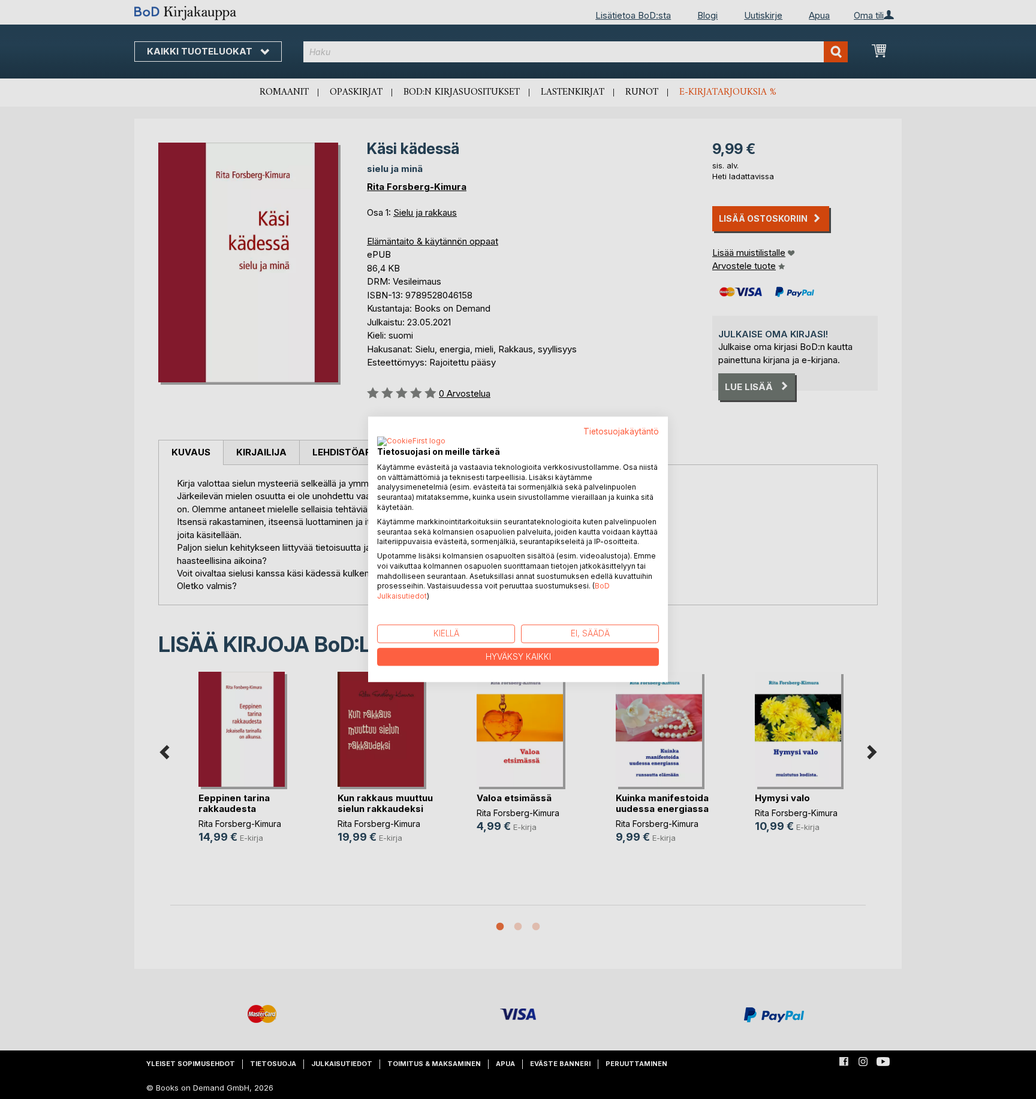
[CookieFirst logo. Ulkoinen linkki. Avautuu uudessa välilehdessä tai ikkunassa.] (411, 441)
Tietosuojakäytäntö (621, 431)
